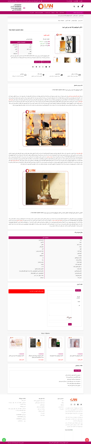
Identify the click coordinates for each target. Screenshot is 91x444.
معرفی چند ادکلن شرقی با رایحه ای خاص (72, 375)
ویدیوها (53, 12)
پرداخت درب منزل (41, 409)
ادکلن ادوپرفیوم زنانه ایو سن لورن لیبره (65, 15)
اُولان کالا (53, 442)
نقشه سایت (42, 415)
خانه (62, 400)
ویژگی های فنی (74, 20)
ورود (80, 1)
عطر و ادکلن (75, 15)
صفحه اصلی (62, 12)
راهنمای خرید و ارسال (39, 12)
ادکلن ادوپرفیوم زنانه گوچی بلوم (76, 356)
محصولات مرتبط (61, 20)
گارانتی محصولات (41, 411)
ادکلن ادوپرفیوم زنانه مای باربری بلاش (16, 356)
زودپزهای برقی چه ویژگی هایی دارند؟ (73, 383)
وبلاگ (57, 12)
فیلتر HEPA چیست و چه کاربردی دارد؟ (73, 377)
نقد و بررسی (80, 20)
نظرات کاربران (67, 20)
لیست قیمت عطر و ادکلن (40, 402)
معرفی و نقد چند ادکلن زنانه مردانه (74, 385)
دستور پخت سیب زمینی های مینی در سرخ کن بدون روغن (69, 381)
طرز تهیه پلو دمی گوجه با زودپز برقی (73, 379)
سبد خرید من (61, 407)
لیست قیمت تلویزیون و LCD (39, 400)
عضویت (74, 1)
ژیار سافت (9, 442)
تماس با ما (68, 1)
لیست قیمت (47, 12)
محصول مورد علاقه (46, 62)
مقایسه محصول (38, 62)
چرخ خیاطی (42, 405)
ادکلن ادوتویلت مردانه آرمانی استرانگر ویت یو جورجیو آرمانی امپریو (36, 356)
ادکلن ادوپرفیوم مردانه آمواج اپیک (56, 356)
